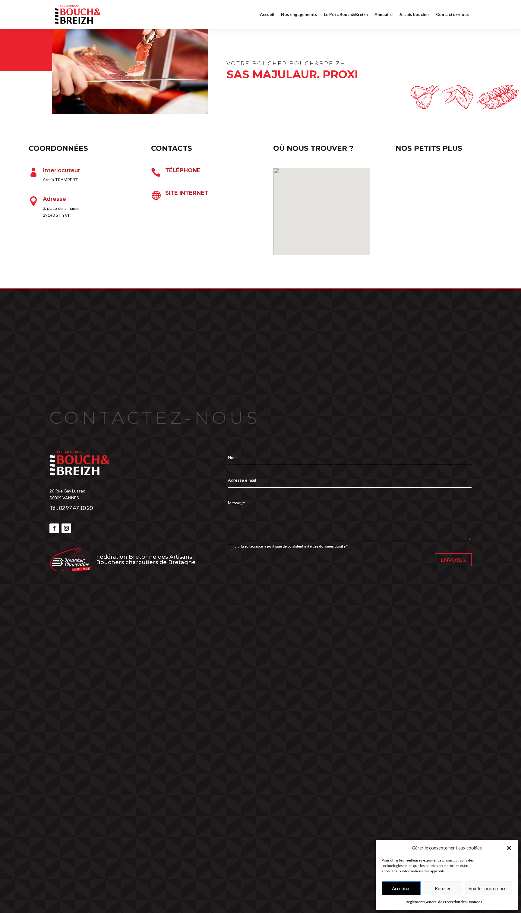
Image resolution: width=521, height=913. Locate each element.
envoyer (453, 559)
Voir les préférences (489, 888)
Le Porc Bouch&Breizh (346, 14)
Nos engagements (299, 14)
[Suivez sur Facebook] (54, 528)
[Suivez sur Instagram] (66, 528)
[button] (509, 848)
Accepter (401, 888)
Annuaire (383, 14)
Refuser (443, 888)
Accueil (267, 14)
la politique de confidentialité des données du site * (306, 546)
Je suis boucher (414, 14)
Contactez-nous (452, 14)
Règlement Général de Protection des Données (444, 901)
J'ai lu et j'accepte (291, 546)
